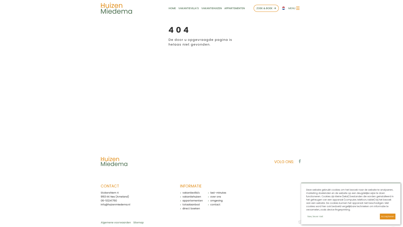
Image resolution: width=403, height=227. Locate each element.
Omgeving (216, 200)
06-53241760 (109, 200)
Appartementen (192, 200)
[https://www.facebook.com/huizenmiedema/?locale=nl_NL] (299, 161)
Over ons (215, 196)
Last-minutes (218, 193)
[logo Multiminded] (300, 222)
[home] (116, 8)
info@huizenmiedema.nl (115, 204)
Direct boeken (191, 208)
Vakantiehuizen (191, 196)
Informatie (191, 186)
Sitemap (138, 222)
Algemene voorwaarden (116, 222)
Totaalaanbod (191, 204)
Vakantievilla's (191, 193)
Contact (215, 204)
